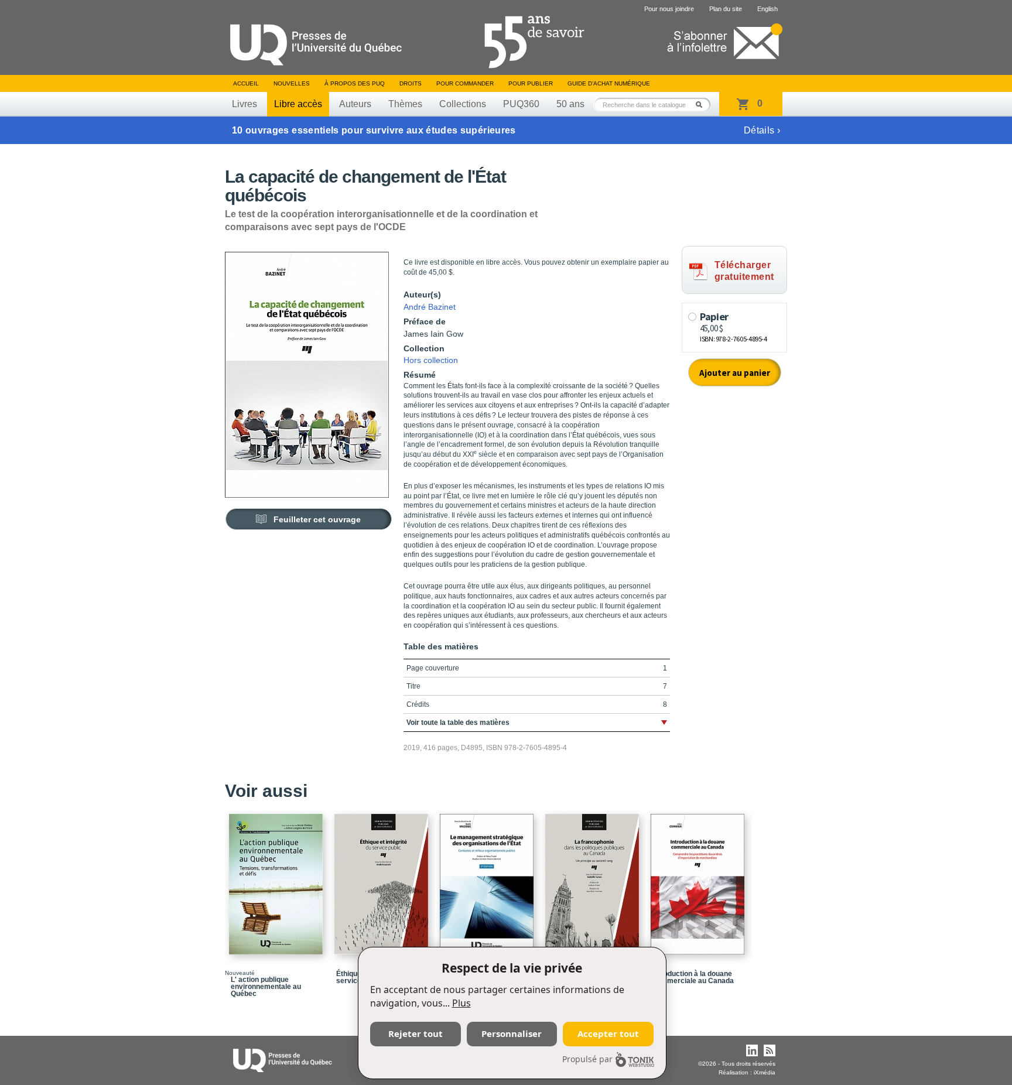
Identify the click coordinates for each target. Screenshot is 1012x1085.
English (767, 8)
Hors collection (431, 360)
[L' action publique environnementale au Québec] (277, 879)
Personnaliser (511, 1033)
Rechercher (702, 104)
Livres (244, 104)
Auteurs (355, 104)
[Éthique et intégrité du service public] (383, 879)
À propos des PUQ (354, 83)
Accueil (246, 83)
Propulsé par (587, 1059)
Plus (461, 1003)
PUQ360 (521, 104)
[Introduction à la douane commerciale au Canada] (699, 879)
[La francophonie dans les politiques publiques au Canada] (594, 879)
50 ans (570, 104)
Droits (410, 83)
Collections (462, 104)
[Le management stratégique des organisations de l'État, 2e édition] (488, 879)
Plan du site (725, 8)
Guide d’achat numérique (608, 83)
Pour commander (465, 83)
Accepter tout (608, 1033)
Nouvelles (291, 83)
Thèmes (405, 104)
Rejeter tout (415, 1033)
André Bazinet (430, 307)
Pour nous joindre (669, 8)
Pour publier (530, 83)
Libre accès (298, 104)
